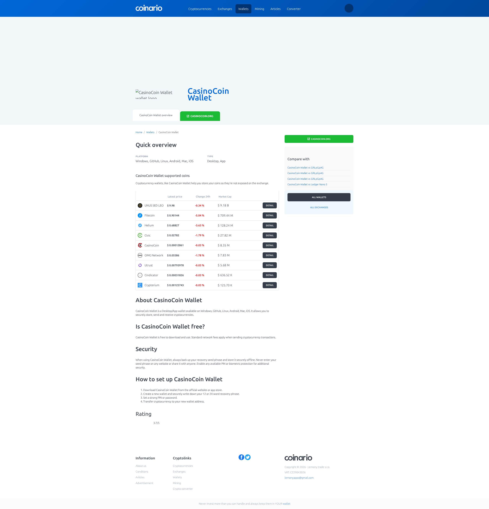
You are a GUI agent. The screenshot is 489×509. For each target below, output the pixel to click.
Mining (259, 9)
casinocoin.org (201, 116)
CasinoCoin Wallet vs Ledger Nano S (307, 184)
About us (141, 465)
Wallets (243, 9)
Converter (294, 9)
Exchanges (225, 9)
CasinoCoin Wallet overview (155, 115)
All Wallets (319, 197)
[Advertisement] (244, 49)
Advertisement (144, 483)
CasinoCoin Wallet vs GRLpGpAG (305, 167)
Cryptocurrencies (199, 9)
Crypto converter (183, 488)
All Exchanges (319, 207)
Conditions (142, 471)
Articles (275, 9)
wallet (286, 503)
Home (139, 132)
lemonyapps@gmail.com (299, 477)
